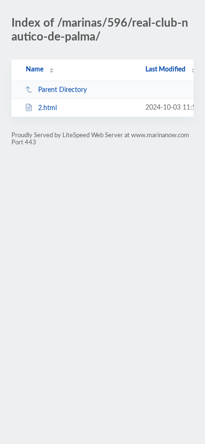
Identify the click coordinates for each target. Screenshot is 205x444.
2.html (47, 108)
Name (34, 69)
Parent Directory (62, 90)
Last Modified (165, 69)
